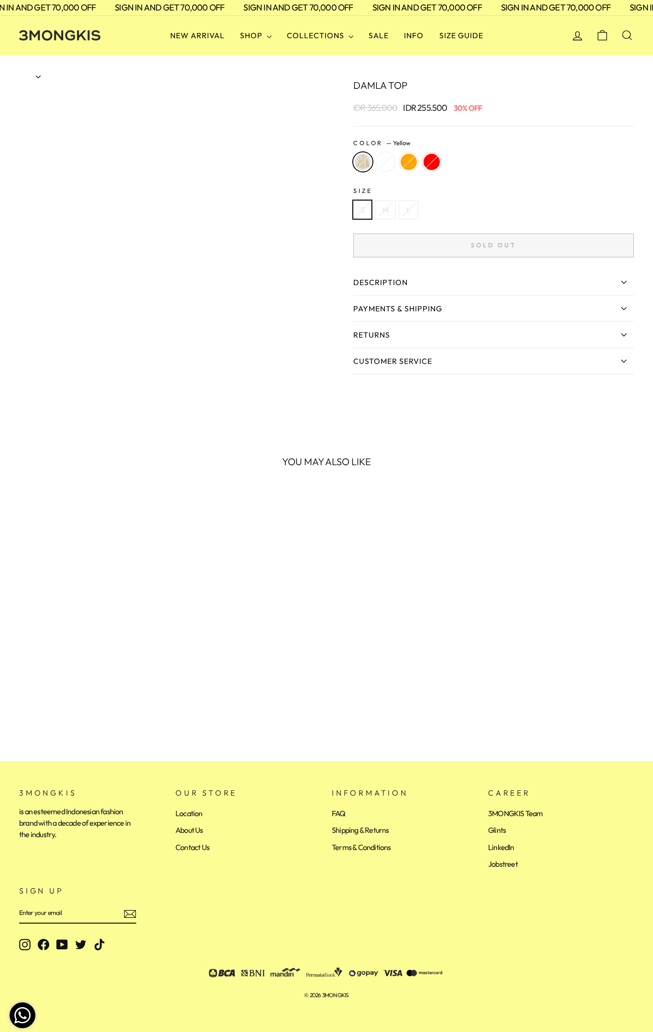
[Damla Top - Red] (64, 704)
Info (414, 35)
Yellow (362, 161)
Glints (497, 830)
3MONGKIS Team (515, 813)
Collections (316, 35)
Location (189, 813)
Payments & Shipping (397, 308)
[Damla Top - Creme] (38, 704)
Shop (252, 35)
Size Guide (461, 35)
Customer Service (392, 361)
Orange (408, 161)
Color (382, 143)
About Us (189, 830)
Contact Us (192, 847)
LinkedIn (501, 847)
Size (362, 190)
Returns (371, 335)
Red (431, 161)
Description (380, 282)
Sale (379, 35)
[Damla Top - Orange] (51, 704)
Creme (385, 161)
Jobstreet (503, 864)
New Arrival (197, 35)
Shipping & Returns (360, 830)
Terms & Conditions (361, 847)
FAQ (339, 813)
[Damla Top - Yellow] (25, 704)
